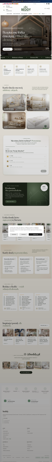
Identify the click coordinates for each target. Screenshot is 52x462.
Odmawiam (14, 234)
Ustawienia (23, 234)
